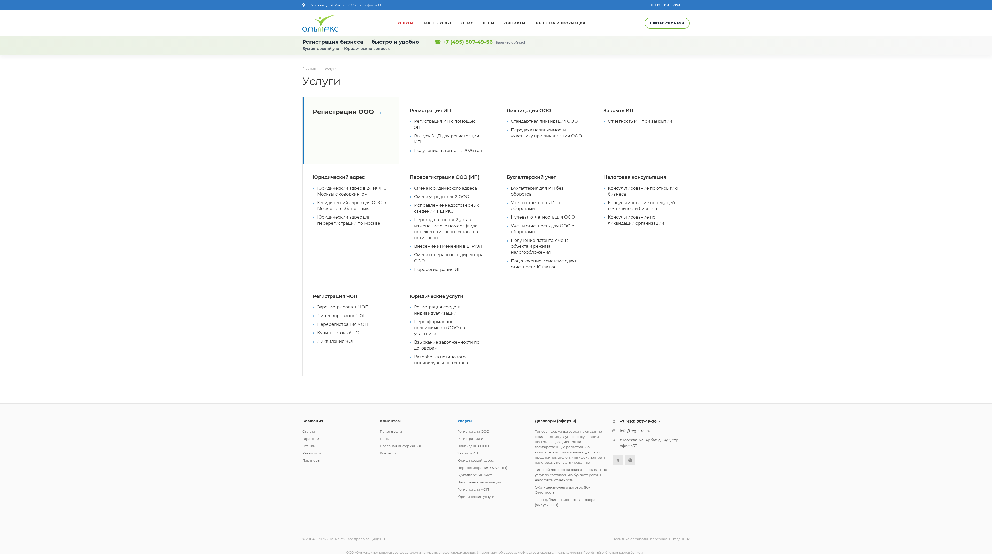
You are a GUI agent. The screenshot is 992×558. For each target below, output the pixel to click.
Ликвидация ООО (529, 110)
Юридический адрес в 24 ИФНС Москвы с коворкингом (351, 191)
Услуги (464, 420)
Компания (312, 420)
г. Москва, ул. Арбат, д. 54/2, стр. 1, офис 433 (344, 5)
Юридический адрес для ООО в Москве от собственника (351, 205)
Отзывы (309, 446)
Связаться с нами (667, 23)
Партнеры (311, 460)
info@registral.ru (635, 431)
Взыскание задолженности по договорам (446, 345)
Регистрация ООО (343, 111)
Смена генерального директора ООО (448, 257)
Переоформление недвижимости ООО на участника (439, 327)
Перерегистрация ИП (437, 269)
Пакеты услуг (391, 431)
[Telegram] (618, 460)
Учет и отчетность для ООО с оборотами (542, 228)
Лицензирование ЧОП (342, 315)
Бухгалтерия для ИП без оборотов (537, 191)
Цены (385, 439)
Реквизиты (311, 453)
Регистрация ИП (430, 110)
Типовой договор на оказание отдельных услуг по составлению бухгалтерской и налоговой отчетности (571, 475)
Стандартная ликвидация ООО (544, 121)
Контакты (388, 453)
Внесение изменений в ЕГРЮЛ (448, 246)
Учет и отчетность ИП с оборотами (536, 205)
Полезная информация (400, 446)
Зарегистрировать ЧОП (342, 307)
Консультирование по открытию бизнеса (643, 191)
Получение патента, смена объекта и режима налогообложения (540, 246)
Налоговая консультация (634, 177)
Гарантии (310, 439)
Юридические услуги (436, 296)
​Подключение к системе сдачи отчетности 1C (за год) (544, 264)
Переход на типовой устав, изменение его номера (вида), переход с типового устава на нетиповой (446, 228)
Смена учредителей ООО (441, 196)
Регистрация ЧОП (335, 296)
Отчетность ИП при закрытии (640, 121)
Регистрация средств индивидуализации (437, 310)
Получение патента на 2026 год (448, 150)
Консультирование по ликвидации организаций (636, 220)
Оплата (308, 431)
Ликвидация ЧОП (336, 341)
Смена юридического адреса (445, 188)
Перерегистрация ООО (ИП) (444, 177)
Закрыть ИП (618, 110)
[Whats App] (630, 460)
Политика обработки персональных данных (651, 539)
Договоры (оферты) (555, 420)
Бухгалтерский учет (531, 177)
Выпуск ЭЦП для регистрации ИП (446, 139)
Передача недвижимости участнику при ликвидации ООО (546, 133)
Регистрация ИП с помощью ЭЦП (445, 124)
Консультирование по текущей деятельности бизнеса (641, 205)
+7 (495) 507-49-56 (468, 42)
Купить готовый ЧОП (340, 332)
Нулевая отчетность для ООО (543, 217)
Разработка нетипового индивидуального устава (441, 359)
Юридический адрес (339, 177)
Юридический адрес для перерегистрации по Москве (348, 220)
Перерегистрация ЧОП (342, 324)
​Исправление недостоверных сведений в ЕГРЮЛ (446, 208)
